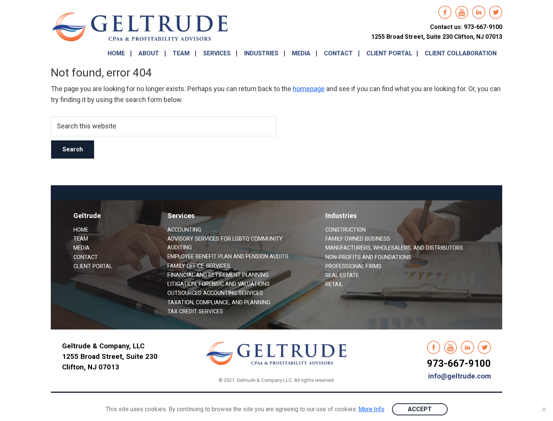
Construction (345, 229)
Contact (85, 257)
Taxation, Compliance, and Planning (218, 302)
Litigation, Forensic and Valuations (218, 284)
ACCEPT (420, 409)
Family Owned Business (357, 238)
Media (81, 247)
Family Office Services (198, 265)
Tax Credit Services (195, 311)
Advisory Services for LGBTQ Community (225, 238)
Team (80, 238)
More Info (371, 409)
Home (80, 229)
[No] (543, 409)
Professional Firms (353, 266)
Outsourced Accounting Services (215, 293)
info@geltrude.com (459, 376)
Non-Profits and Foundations (368, 257)
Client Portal (92, 266)
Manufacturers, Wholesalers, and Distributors (394, 247)
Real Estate (342, 275)
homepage (309, 89)
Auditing (179, 247)
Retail (334, 284)
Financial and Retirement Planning (218, 275)
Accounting (184, 229)
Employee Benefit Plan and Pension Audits (228, 256)
